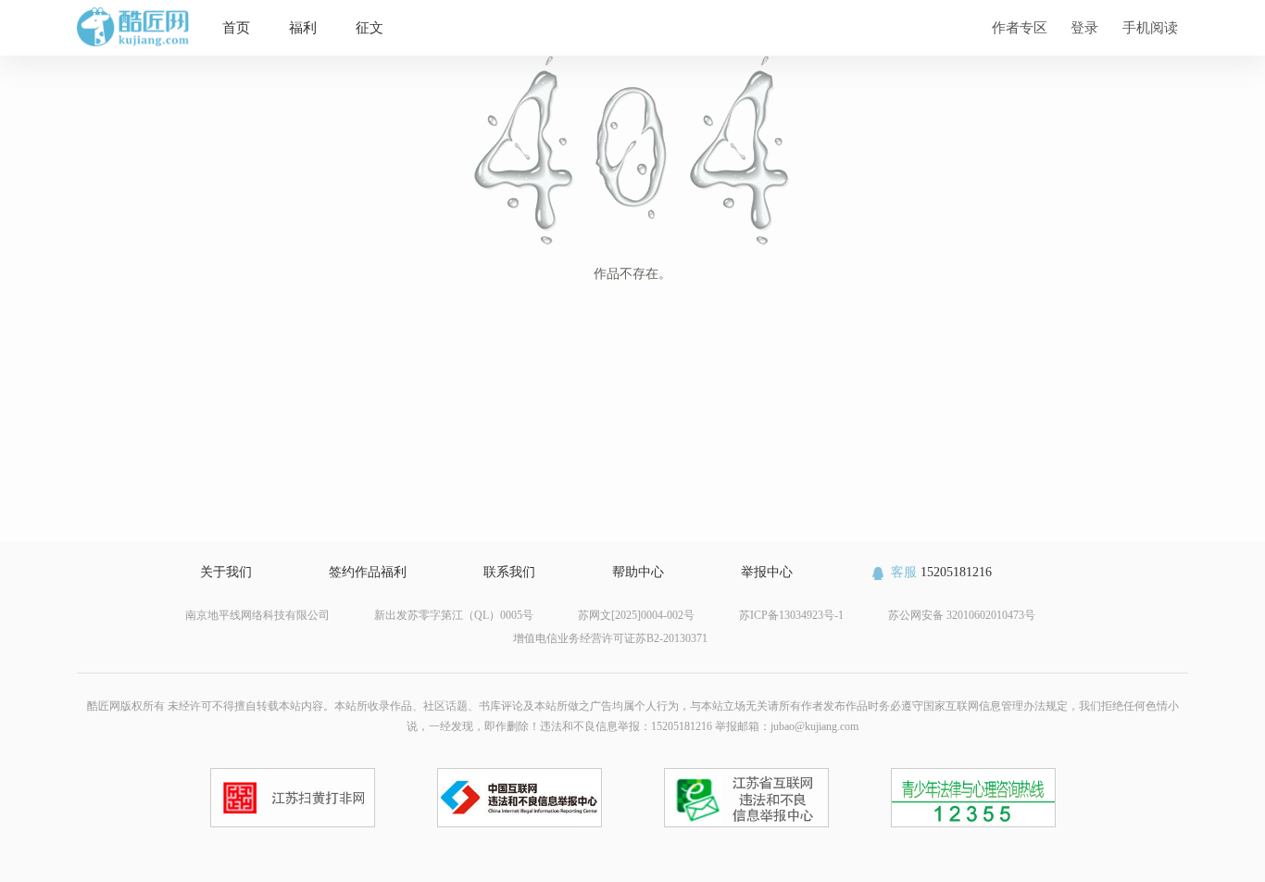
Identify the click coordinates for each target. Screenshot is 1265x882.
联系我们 (509, 572)
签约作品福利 (368, 572)
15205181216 (941, 572)
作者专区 (1019, 27)
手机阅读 (1150, 27)
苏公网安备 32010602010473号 (961, 615)
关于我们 (226, 572)
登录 (1084, 27)
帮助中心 (638, 572)
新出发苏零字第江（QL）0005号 (453, 615)
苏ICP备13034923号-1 (791, 615)
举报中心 (767, 572)
